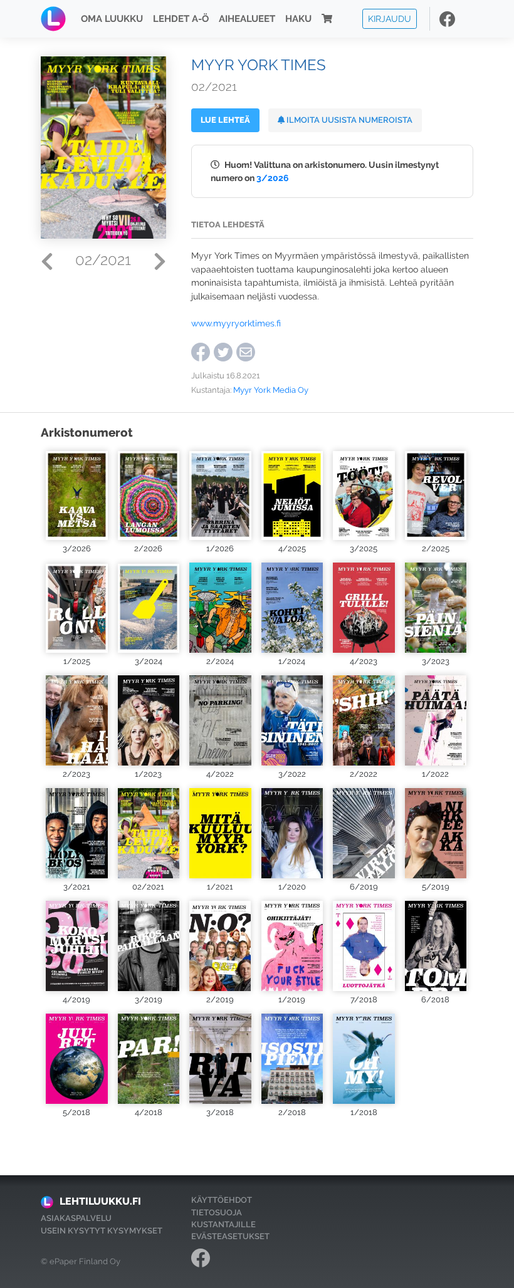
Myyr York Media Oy (270, 390)
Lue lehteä (225, 120)
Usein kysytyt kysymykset (101, 1230)
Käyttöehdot (221, 1200)
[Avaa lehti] (77, 495)
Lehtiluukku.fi (100, 1201)
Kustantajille (223, 1224)
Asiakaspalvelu (76, 1218)
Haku (298, 18)
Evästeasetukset (230, 1236)
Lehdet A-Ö (181, 18)
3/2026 (272, 177)
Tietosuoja (216, 1212)
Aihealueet (247, 18)
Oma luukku (112, 18)
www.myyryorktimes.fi (236, 323)
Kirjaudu (389, 18)
